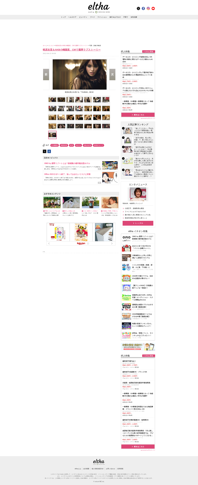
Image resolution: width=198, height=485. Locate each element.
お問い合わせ (110, 469)
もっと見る (139, 223)
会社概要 (86, 469)
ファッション (102, 17)
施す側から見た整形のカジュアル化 (137, 215)
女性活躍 (134, 17)
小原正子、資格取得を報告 (134, 208)
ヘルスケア (72, 17)
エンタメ (51, 45)
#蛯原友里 (64, 145)
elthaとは (78, 469)
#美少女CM (87, 145)
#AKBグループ (98, 145)
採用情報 (120, 469)
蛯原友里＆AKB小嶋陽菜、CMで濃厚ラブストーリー (71, 45)
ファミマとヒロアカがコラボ (135, 211)
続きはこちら (139, 115)
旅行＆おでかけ (115, 17)
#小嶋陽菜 (54, 145)
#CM (71, 145)
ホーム (45, 45)
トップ (63, 17)
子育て (125, 17)
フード (92, 17)
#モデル (78, 145)
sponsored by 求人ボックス (148, 118)
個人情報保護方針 (98, 469)
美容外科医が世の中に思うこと (136, 218)
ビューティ (83, 17)
